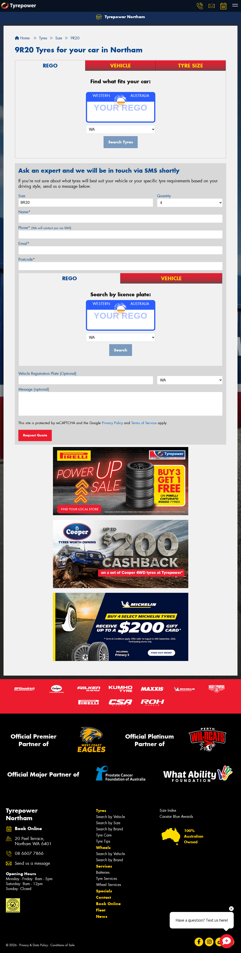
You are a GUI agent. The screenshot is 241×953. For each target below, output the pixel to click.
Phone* (44, 227)
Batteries (102, 872)
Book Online (108, 903)
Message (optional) (33, 389)
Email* (23, 243)
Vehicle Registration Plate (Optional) (47, 373)
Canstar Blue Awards (176, 816)
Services (104, 866)
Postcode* (26, 259)
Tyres (101, 810)
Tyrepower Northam (124, 16)
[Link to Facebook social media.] (199, 942)
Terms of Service (144, 423)
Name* (24, 211)
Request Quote (35, 435)
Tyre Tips (103, 841)
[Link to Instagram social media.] (209, 942)
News (101, 916)
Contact (103, 897)
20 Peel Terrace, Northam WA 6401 (33, 841)
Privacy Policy (112, 423)
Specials (104, 891)
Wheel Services (108, 884)
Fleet (100, 910)
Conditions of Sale (62, 945)
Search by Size (108, 822)
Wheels (103, 847)
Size (21, 195)
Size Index (168, 810)
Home (24, 38)
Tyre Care (104, 835)
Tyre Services (106, 878)
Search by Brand (109, 829)
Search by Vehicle (110, 816)
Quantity (164, 195)
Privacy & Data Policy (33, 945)
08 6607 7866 (29, 853)
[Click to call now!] (200, 6)
